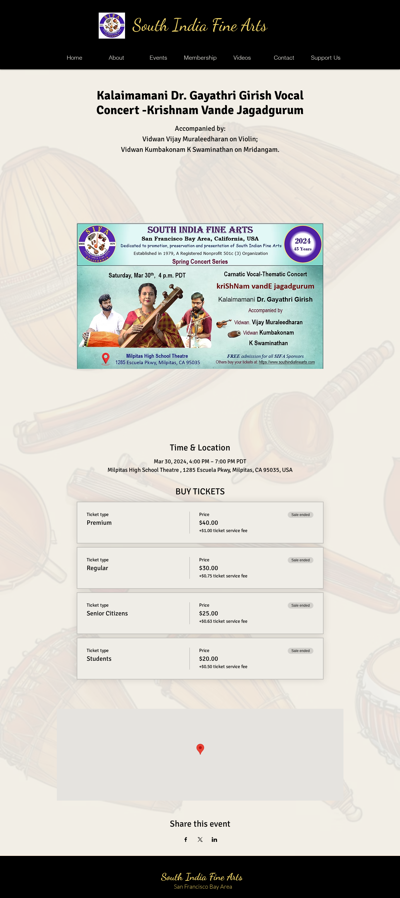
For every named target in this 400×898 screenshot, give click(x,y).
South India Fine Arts (200, 25)
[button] (158, 57)
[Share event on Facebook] (186, 839)
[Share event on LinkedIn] (214, 839)
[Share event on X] (200, 839)
